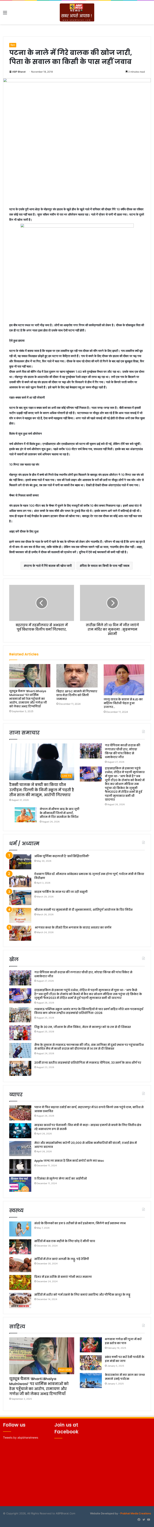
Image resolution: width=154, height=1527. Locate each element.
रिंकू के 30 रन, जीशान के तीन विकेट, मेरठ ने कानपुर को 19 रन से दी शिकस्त (82, 1027)
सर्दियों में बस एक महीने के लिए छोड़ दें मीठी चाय (64, 1241)
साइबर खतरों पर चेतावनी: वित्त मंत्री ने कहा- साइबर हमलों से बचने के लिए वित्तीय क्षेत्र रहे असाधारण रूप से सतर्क (87, 1127)
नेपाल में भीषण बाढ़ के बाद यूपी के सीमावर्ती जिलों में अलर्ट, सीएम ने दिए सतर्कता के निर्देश (59, 813)
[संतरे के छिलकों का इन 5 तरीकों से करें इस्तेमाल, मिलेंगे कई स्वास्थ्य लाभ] (20, 1228)
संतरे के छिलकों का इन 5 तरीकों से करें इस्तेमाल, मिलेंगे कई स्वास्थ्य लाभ (80, 1223)
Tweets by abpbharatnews (20, 1437)
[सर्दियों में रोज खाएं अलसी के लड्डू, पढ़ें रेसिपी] (20, 1264)
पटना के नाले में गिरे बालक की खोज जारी (49, 566)
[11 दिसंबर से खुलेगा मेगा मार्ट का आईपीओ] (20, 1184)
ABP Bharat (19, 71)
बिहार (12, 45)
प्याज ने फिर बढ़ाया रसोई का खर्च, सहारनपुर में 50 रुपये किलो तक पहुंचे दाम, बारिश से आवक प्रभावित (89, 1109)
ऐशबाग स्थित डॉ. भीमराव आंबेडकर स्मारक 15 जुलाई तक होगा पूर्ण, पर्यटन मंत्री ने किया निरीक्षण (89, 876)
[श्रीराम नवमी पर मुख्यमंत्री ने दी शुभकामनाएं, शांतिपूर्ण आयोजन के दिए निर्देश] (20, 915)
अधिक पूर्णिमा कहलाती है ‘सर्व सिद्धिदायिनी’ (61, 856)
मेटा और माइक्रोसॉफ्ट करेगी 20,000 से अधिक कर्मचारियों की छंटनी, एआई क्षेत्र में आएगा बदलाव (85, 1145)
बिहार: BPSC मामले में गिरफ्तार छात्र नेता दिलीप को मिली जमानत (76, 695)
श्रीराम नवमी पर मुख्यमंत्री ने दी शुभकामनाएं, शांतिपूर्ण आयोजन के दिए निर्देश (83, 910)
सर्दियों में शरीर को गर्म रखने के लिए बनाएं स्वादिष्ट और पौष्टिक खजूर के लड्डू (82, 1295)
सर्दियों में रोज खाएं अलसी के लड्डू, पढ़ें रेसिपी (61, 1259)
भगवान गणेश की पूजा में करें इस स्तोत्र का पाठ (123, 1341)
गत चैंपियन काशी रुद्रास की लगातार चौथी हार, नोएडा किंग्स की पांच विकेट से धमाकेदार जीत (122, 751)
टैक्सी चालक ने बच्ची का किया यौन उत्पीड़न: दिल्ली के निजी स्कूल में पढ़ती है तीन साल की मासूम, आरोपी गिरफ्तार (41, 789)
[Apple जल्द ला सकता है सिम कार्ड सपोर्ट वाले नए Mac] (20, 1166)
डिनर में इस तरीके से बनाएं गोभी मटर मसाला (63, 1277)
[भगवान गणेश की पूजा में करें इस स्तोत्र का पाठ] (91, 1344)
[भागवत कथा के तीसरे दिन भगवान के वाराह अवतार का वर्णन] (20, 933)
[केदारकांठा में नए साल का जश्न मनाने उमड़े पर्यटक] (91, 1380)
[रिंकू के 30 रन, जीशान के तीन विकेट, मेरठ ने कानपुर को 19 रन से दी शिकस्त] (20, 1032)
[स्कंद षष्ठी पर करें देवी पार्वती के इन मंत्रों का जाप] (91, 1362)
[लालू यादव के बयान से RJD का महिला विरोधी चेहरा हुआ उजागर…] (124, 679)
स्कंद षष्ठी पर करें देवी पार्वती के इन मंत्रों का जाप (124, 1359)
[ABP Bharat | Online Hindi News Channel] (77, 12)
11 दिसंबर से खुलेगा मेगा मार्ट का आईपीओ (60, 1179)
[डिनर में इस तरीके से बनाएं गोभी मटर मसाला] (20, 1282)
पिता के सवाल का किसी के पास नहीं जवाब (105, 566)
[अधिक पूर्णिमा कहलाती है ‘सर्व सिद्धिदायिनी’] (20, 861)
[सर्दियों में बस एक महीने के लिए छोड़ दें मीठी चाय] (20, 1246)
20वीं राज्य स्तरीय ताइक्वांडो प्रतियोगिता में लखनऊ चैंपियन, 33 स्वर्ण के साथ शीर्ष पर (87, 1063)
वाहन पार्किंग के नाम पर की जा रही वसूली (61, 892)
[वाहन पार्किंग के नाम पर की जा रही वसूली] (20, 897)
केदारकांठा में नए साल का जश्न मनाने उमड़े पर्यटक (125, 1377)
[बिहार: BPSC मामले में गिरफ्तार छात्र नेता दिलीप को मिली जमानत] (76, 675)
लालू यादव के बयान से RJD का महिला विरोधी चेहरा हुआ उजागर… (123, 703)
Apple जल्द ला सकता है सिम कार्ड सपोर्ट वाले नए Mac (69, 1161)
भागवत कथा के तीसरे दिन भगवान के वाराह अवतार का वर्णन (72, 928)
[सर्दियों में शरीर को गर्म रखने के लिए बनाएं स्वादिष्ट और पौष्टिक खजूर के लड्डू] (20, 1300)
